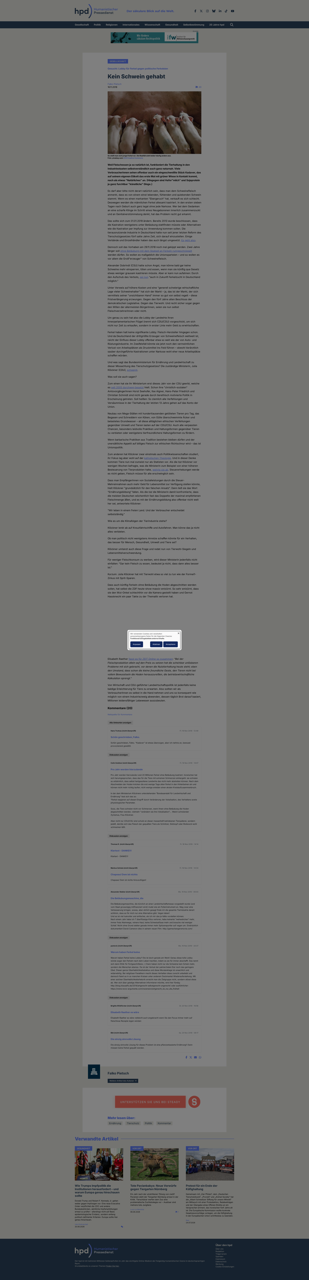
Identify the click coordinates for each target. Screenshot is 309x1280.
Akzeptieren (170, 644)
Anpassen (137, 644)
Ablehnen (156, 644)
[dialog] (154, 640)
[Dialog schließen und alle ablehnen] (178, 632)
